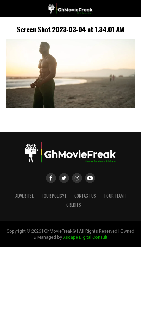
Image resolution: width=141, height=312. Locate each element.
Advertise (24, 196)
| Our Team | (115, 196)
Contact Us (85, 196)
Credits (73, 205)
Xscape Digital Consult (85, 237)
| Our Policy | (54, 196)
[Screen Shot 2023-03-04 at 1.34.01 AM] (70, 106)
